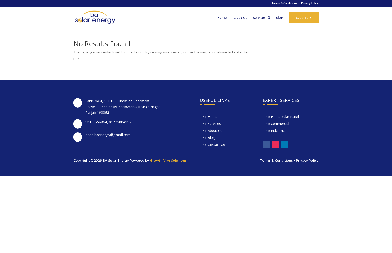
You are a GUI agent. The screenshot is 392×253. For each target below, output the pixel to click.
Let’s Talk (303, 17)
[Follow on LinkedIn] (284, 144)
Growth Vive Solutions (168, 160)
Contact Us (216, 144)
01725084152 (120, 122)
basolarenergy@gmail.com (107, 134)
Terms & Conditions (284, 3)
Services (259, 18)
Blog (279, 18)
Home (222, 18)
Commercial (280, 123)
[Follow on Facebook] (266, 144)
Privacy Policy (309, 3)
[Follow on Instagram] (275, 144)
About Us (240, 18)
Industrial (278, 130)
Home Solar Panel (285, 116)
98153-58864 (96, 122)
